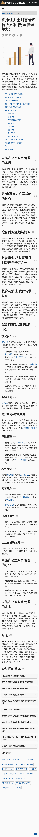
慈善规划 (11, 130)
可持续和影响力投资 (23, 783)
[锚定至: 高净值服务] (17, 516)
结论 (6, 146)
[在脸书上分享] (3, 35)
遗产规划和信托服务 (14, 120)
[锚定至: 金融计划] (14, 397)
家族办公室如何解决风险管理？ (14, 745)
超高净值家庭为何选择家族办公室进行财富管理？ (19, 702)
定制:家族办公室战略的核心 (14, 97)
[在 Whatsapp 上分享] (18, 35)
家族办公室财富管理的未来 (14, 143)
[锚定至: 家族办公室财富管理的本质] (36, 160)
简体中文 (34, 3)
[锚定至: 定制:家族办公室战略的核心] (36, 196)
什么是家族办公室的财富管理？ (14, 676)
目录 (5, 8)
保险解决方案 (21, 442)
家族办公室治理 (29, 759)
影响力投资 (9, 504)
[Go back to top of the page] (35, 834)
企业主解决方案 (13, 136)
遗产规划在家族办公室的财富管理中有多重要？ (18, 729)
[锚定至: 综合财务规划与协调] (33, 232)
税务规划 (11, 126)
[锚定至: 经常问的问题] (24, 669)
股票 (15, 357)
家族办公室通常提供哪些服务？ (14, 694)
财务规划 (5, 403)
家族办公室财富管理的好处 (14, 139)
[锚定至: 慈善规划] (14, 488)
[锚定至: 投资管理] (14, 336)
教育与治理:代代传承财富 (13, 107)
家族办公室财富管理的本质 (14, 94)
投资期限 (8, 354)
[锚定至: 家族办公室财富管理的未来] (36, 604)
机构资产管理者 (21, 769)
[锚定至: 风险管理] (14, 436)
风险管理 (11, 123)
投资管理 (11, 113)
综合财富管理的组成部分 (13, 110)
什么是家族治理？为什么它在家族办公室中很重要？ (19, 738)
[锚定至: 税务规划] (14, 469)
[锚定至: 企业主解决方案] (22, 542)
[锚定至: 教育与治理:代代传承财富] (36, 293)
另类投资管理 (6, 788)
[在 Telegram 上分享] (21, 35)
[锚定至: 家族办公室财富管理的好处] (36, 562)
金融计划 (11, 117)
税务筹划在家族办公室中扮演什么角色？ (17, 722)
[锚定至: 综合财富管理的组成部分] (36, 327)
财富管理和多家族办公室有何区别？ (16, 688)
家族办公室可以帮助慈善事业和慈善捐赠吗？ (19, 716)
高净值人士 (24, 475)
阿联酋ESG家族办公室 (9, 764)
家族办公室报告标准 (9, 773)
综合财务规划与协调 (11, 100)
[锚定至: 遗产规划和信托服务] (27, 414)
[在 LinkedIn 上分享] (10, 35)
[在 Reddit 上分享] (14, 35)
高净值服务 (11, 133)
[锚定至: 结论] (11, 635)
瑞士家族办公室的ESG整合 (11, 759)
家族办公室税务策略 (26, 773)
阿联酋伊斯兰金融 (27, 764)
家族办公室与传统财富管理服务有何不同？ (18, 682)
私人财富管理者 (7, 783)
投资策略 (33, 769)
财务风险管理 (20, 778)
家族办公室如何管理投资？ (12, 709)
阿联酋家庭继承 (7, 769)
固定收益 (23, 357)
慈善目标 (10, 500)
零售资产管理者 (7, 778)
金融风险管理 (20, 460)
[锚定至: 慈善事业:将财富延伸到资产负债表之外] (36, 260)
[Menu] (29, 3)
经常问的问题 (9, 149)
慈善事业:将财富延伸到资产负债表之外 (18, 104)
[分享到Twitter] (7, 35)
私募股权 (33, 364)
